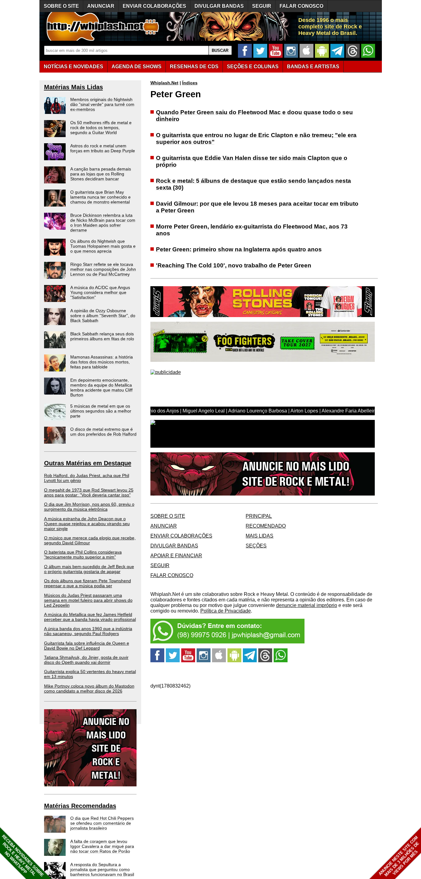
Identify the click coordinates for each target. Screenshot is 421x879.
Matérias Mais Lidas (73, 87)
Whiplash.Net (164, 82)
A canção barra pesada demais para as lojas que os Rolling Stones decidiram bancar (100, 173)
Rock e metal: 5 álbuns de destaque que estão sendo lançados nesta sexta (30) (253, 184)
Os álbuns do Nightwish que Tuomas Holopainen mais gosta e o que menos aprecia (103, 246)
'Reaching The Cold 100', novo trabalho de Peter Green (233, 265)
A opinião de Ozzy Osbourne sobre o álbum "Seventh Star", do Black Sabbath (102, 315)
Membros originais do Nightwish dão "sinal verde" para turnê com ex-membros (102, 104)
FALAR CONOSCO (301, 6)
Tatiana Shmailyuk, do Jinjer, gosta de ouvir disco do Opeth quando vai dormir (86, 660)
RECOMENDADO (266, 526)
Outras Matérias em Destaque (87, 463)
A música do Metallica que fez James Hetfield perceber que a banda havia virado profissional (90, 617)
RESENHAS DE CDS (194, 66)
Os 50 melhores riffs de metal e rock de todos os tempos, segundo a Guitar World (101, 127)
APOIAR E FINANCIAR (176, 555)
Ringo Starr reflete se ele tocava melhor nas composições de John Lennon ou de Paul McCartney (103, 269)
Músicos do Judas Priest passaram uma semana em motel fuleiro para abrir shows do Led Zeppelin (88, 600)
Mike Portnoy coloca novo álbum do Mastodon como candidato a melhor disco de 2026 (89, 688)
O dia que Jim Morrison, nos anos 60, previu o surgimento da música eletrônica (89, 507)
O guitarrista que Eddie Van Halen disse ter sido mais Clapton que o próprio (251, 161)
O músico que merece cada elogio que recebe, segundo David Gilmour (90, 540)
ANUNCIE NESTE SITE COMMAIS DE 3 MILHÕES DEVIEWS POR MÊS (399, 856)
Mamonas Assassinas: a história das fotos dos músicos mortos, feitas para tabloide (101, 361)
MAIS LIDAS (259, 535)
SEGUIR (261, 6)
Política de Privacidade (225, 610)
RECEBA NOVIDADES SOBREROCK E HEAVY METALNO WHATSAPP (22, 855)
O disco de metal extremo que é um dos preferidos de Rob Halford (103, 432)
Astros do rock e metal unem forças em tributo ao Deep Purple (102, 148)
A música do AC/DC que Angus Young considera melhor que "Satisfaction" (100, 292)
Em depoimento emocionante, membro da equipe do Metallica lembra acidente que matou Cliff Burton (101, 387)
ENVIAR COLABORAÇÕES (154, 6)
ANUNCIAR (100, 6)
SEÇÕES (253, 66)
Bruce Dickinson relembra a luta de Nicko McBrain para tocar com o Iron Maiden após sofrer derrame (102, 222)
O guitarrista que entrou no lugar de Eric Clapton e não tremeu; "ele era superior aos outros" (256, 138)
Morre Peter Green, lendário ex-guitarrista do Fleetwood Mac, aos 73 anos (252, 229)
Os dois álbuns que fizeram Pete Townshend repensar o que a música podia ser (87, 583)
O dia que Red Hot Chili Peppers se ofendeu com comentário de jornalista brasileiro (102, 823)
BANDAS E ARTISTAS (313, 66)
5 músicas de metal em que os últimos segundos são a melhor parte (100, 411)
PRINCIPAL (259, 516)
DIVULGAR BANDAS (219, 6)
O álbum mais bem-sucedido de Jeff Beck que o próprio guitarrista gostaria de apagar (89, 569)
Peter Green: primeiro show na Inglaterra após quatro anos (239, 249)
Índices (190, 82)
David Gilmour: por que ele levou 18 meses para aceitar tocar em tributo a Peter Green (257, 207)
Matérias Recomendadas (80, 805)
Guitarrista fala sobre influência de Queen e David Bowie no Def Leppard (86, 646)
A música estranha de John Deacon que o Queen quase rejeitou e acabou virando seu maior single (87, 523)
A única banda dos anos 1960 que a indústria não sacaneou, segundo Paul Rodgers (88, 631)
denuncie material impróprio (306, 605)
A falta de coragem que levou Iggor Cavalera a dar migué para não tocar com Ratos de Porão (102, 846)
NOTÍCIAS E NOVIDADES (73, 66)
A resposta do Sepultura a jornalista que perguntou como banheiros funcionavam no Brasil (102, 869)
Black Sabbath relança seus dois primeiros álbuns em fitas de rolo (102, 336)
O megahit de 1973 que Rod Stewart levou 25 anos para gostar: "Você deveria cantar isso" (88, 492)
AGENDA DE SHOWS (136, 66)
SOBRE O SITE (61, 6)
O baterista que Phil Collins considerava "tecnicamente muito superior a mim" (83, 554)
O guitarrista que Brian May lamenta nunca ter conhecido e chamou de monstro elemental (100, 197)
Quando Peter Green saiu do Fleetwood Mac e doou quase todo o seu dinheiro (254, 115)
